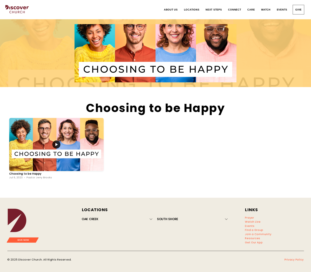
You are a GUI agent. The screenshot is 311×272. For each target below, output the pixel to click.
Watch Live (253, 222)
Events (282, 9)
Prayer (249, 218)
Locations (192, 9)
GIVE (298, 9)
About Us (171, 9)
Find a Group (254, 230)
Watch (266, 9)
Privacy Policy (294, 259)
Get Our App (254, 242)
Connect (235, 9)
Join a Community (258, 234)
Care (251, 9)
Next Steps (214, 9)
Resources (252, 238)
